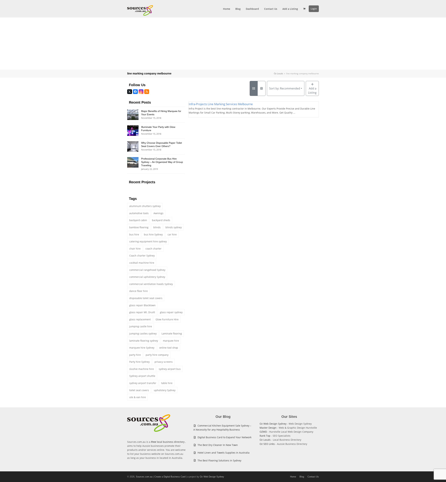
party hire (135, 354)
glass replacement (140, 319)
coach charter (153, 248)
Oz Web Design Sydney (273, 423)
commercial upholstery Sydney (147, 276)
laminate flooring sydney (143, 340)
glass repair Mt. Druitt (142, 312)
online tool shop (168, 347)
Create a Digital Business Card (169, 476)
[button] (304, 8)
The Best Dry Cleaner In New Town (218, 445)
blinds (157, 227)
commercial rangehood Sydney (147, 270)
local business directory (170, 441)
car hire (172, 234)
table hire (166, 383)
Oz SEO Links (267, 444)
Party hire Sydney (139, 361)
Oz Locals (265, 439)
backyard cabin (138, 220)
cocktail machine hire (141, 262)
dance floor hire (138, 291)
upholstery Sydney (164, 390)
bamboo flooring (138, 227)
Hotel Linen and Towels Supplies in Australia (223, 452)
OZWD (263, 431)
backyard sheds (161, 220)
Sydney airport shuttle (142, 376)
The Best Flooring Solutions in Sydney (219, 460)
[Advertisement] (223, 43)
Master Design (268, 427)
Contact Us (313, 476)
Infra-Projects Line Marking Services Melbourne (221, 104)
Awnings (158, 213)
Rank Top (265, 435)
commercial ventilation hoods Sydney (151, 284)
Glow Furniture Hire (167, 319)
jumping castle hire (140, 326)
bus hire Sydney (153, 234)
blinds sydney (174, 227)
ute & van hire (137, 397)
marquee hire (171, 340)
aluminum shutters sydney (145, 206)
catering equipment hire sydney (148, 241)
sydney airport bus (170, 369)
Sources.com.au (144, 476)
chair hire (135, 248)
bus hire (134, 234)
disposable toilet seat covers (145, 298)
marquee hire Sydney (141, 347)
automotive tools (139, 213)
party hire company (157, 354)
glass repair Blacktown (142, 305)
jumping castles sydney (143, 333)
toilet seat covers (139, 390)
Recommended (284, 88)
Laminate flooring (172, 333)
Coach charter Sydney (142, 255)
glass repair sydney (171, 312)
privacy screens (164, 361)
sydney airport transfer (142, 383)
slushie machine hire (141, 369)
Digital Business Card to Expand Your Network (224, 437)
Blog (301, 476)
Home (293, 476)
